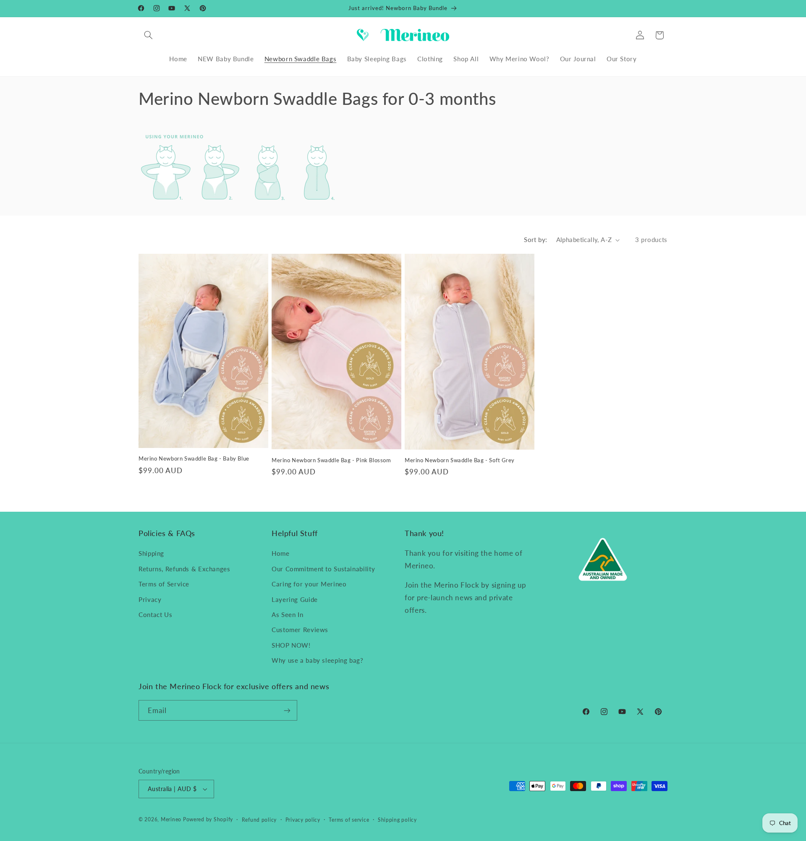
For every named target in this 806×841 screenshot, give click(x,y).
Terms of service (349, 820)
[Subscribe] (287, 710)
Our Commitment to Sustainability (323, 569)
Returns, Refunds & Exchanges (184, 569)
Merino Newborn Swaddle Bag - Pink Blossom (331, 460)
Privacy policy (302, 820)
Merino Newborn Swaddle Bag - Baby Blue (194, 458)
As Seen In (287, 614)
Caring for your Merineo (309, 584)
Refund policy (259, 820)
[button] (148, 35)
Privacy (150, 599)
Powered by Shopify (208, 819)
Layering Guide (295, 599)
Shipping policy (397, 820)
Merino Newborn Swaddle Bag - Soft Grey (460, 460)
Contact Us (155, 614)
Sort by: (535, 239)
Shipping (151, 553)
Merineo (171, 819)
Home (281, 553)
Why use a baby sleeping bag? (318, 660)
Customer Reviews (300, 629)
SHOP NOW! (291, 645)
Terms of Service (164, 584)
